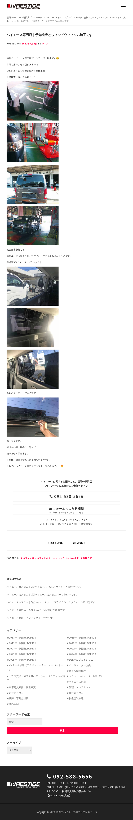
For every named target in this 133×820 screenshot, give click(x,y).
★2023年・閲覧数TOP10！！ (23, 654)
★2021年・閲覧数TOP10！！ (23, 648)
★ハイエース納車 (76, 681)
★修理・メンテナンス (78, 687)
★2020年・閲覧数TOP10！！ (82, 643)
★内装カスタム (15, 692)
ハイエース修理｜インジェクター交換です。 (31, 617)
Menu (123, 6)
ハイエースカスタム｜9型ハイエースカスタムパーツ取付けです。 (42, 594)
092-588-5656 (68, 496)
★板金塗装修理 (74, 698)
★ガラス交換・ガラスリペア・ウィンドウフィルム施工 (49, 558)
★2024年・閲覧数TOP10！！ (82, 654)
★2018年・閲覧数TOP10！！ (82, 637)
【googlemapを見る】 (59, 795)
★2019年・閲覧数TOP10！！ (23, 643)
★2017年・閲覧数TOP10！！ (23, 637)
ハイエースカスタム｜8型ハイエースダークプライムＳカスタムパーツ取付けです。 (52, 602)
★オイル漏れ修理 (76, 670)
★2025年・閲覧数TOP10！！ (23, 659)
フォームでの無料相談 (66, 510)
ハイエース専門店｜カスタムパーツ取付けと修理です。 (37, 610)
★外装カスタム (74, 692)
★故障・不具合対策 (17, 698)
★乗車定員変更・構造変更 (21, 687)
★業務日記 (86, 558)
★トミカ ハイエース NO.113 (84, 676)
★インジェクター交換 (78, 665)
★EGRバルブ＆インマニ (79, 659)
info (45, 43)
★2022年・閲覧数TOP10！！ (82, 648)
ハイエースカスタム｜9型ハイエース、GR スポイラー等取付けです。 (44, 586)
